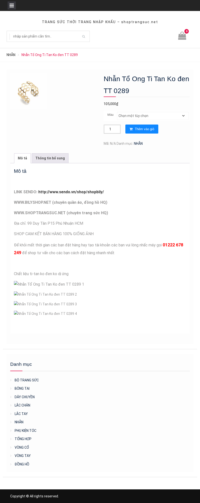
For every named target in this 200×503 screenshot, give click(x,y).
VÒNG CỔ (22, 447)
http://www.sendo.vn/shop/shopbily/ (71, 192)
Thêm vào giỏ (144, 129)
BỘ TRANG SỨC (27, 380)
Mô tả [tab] (22, 158)
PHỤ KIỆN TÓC (25, 431)
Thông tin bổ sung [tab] (50, 158)
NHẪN (11, 55)
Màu (110, 114)
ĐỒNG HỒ (22, 464)
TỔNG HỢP (23, 439)
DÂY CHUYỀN (25, 397)
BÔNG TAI (22, 388)
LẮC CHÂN (22, 405)
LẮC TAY (21, 414)
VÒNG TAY (23, 456)
